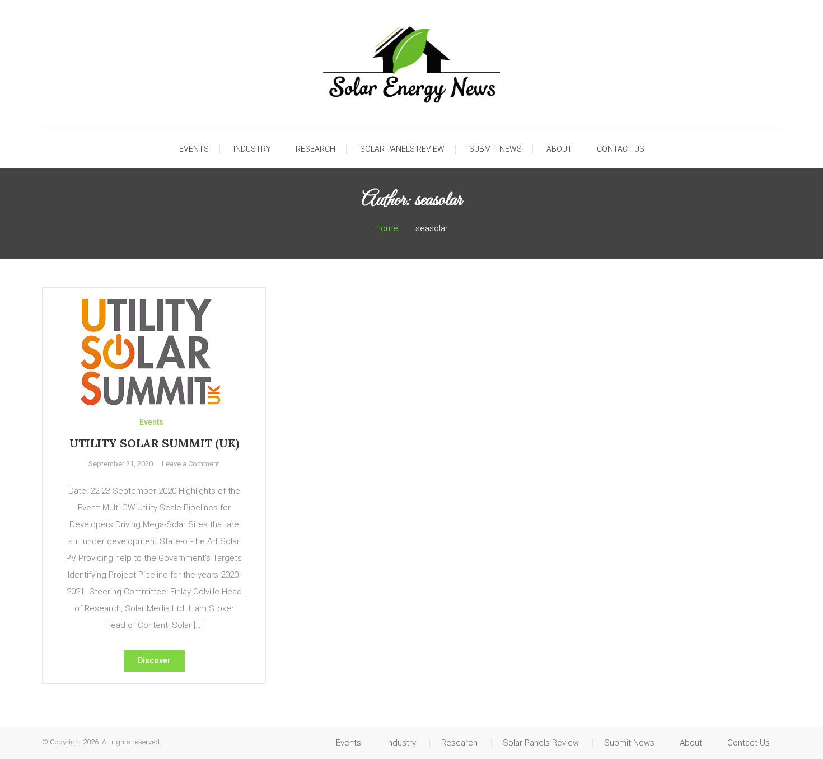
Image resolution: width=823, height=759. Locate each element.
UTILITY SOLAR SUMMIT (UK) (154, 443)
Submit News (495, 148)
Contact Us (620, 148)
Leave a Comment (190, 464)
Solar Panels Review (402, 148)
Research (315, 148)
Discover (154, 660)
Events (194, 148)
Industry (252, 148)
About (559, 148)
